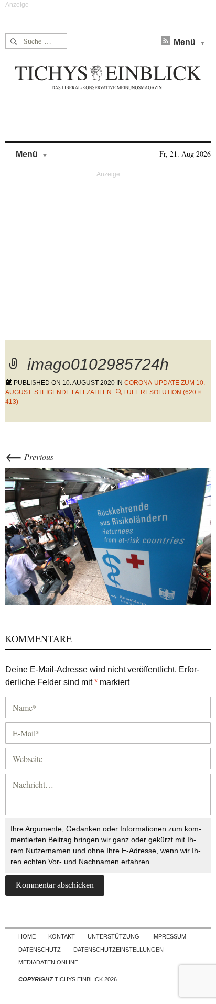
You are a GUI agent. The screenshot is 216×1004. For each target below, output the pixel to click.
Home (27, 936)
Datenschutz (39, 949)
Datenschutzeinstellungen (118, 949)
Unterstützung (113, 936)
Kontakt (61, 936)
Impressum (169, 936)
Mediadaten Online (48, 962)
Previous (29, 456)
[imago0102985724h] (108, 534)
